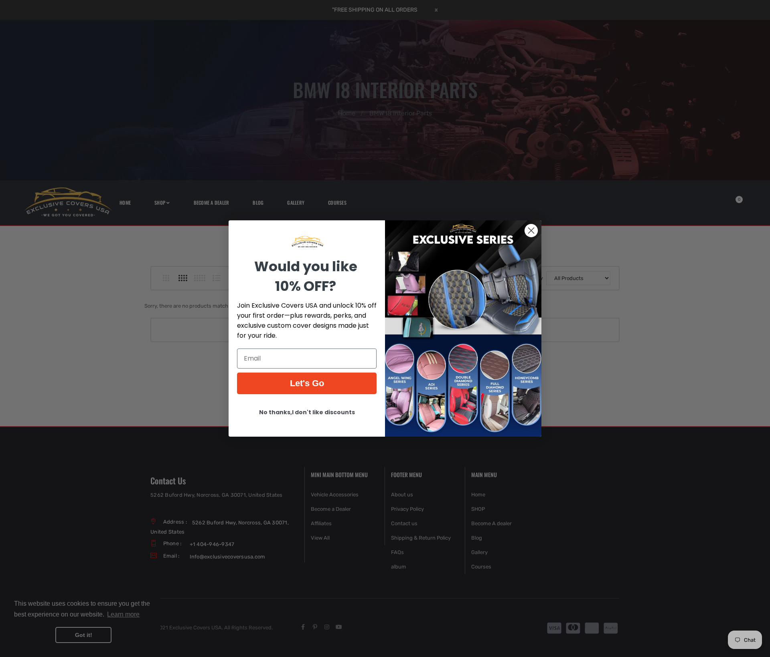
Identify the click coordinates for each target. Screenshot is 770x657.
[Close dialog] (531, 231)
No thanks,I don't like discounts (307, 412)
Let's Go (307, 383)
